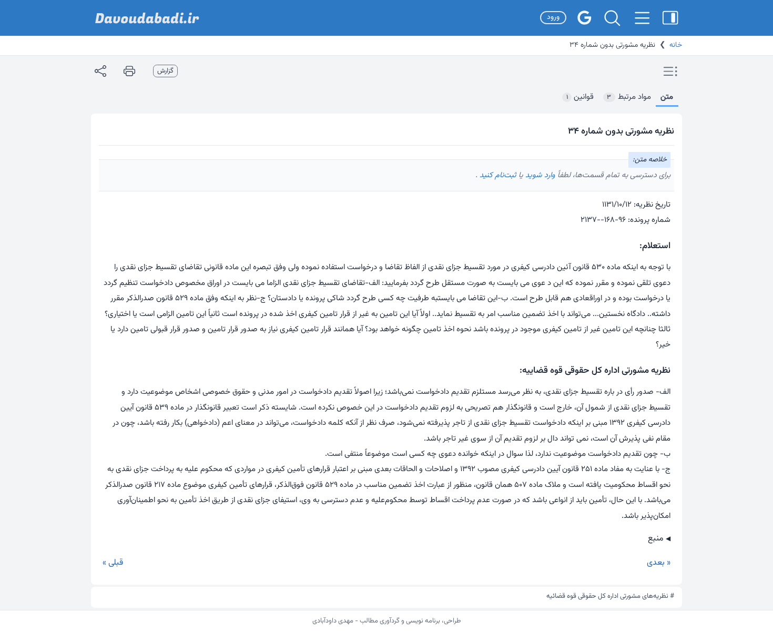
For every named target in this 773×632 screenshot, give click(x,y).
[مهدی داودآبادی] (147, 18)
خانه (675, 45)
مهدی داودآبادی (332, 621)
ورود (553, 17)
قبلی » (113, 562)
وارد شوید (539, 175)
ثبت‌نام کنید (496, 175)
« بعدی (658, 562)
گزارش (165, 71)
